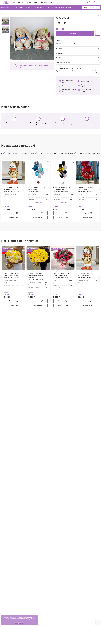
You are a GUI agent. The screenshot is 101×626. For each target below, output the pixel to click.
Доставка (29, 2)
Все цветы (10, 7)
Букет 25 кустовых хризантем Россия (11, 274)
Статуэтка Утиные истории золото (11, 188)
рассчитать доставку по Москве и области (71, 73)
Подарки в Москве (23, 13)
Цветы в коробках (40, 7)
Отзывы (41, 2)
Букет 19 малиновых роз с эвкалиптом (61, 274)
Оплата (23, 2)
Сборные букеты (52, 7)
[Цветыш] (5, 3)
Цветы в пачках (29, 7)
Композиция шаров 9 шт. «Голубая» (36, 188)
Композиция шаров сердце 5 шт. (85, 188)
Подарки (18, 2)
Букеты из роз (19, 7)
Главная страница (6, 13)
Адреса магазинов (48, 2)
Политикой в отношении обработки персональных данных (19, 619)
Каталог (3, 7)
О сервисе (35, 2)
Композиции (61, 7)
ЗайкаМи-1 (33, 13)
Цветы (13, 2)
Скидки (68, 7)
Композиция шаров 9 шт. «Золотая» (61, 188)
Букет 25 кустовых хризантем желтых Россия (36, 275)
